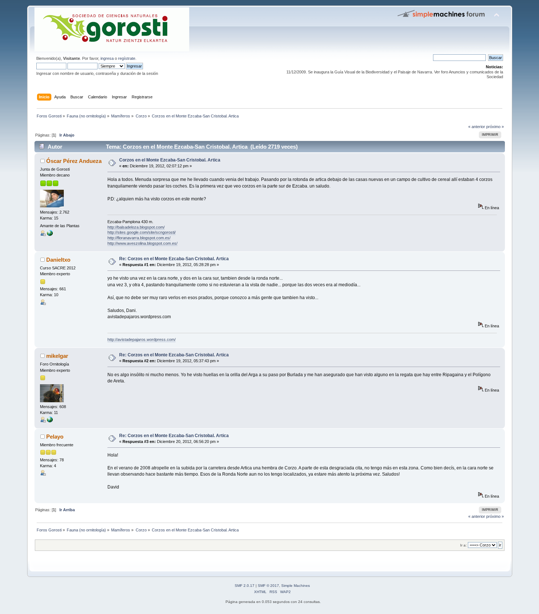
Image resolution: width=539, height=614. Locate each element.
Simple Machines (295, 586)
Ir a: (463, 545)
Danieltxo (58, 260)
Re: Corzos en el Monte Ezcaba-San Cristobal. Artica (174, 258)
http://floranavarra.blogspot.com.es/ (138, 238)
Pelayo (54, 436)
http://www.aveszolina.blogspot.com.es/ (142, 243)
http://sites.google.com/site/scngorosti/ (141, 232)
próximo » (495, 126)
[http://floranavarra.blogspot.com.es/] (50, 234)
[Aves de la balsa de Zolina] (50, 421)
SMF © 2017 (268, 586)
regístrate (126, 58)
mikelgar (57, 356)
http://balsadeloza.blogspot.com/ (136, 227)
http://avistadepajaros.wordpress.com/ (141, 339)
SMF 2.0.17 (244, 586)
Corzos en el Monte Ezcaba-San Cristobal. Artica (169, 160)
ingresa (107, 58)
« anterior (476, 126)
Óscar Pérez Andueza (74, 161)
